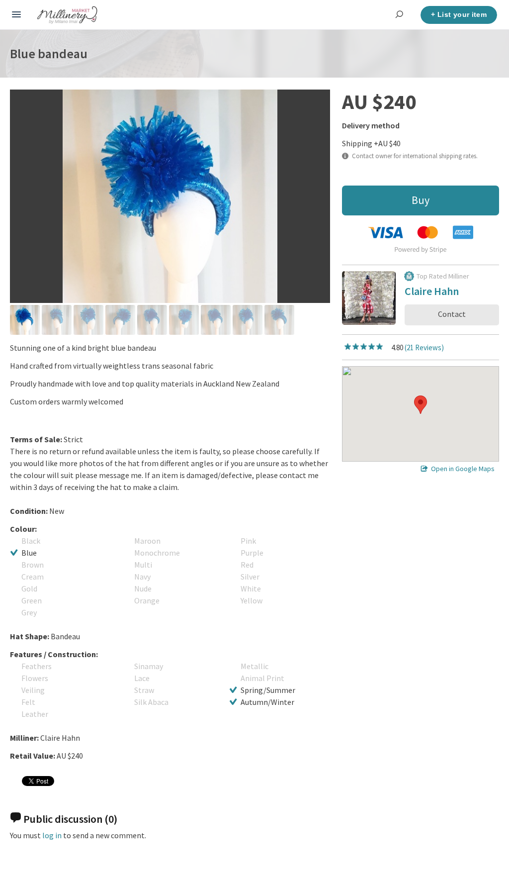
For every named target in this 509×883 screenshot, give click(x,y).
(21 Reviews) (424, 347)
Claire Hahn (432, 293)
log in (52, 835)
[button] (420, 405)
